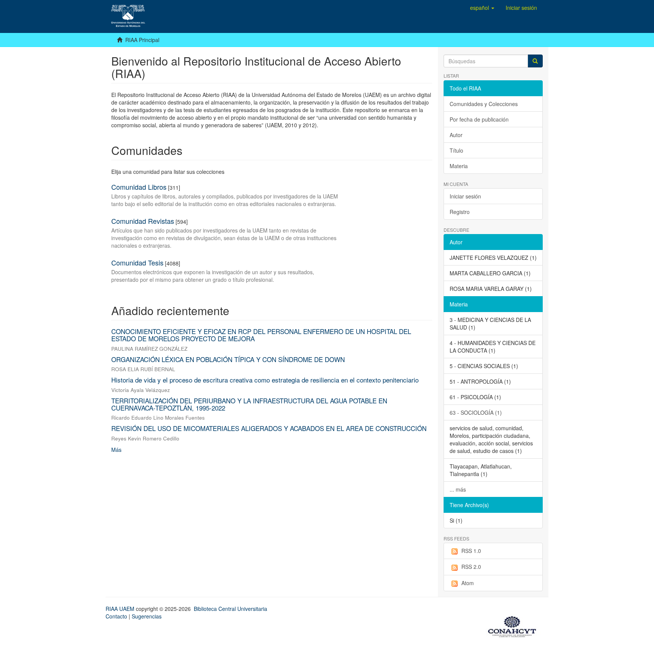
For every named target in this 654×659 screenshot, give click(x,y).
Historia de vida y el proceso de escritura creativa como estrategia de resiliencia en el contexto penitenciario (265, 379)
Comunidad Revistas (142, 221)
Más (116, 449)
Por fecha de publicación (479, 119)
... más (458, 489)
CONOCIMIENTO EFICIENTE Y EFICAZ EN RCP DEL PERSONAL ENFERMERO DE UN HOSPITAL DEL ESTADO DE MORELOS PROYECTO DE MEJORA (261, 334)
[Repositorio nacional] (514, 625)
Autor (456, 135)
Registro (460, 212)
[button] (482, 7)
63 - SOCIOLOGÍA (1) (476, 412)
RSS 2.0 (471, 566)
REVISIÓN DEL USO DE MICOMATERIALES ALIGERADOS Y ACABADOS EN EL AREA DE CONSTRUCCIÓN (269, 428)
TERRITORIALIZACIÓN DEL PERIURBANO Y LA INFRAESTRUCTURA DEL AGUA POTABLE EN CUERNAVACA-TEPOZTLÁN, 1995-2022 (249, 404)
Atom (467, 583)
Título (456, 150)
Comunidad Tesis (137, 262)
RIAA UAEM (121, 608)
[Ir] (535, 61)
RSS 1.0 (471, 550)
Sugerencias (147, 616)
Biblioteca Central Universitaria (230, 608)
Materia (459, 166)
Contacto (116, 616)
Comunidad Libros (139, 187)
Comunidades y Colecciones (484, 104)
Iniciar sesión (465, 196)
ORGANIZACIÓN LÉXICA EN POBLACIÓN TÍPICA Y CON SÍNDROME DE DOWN (228, 359)
